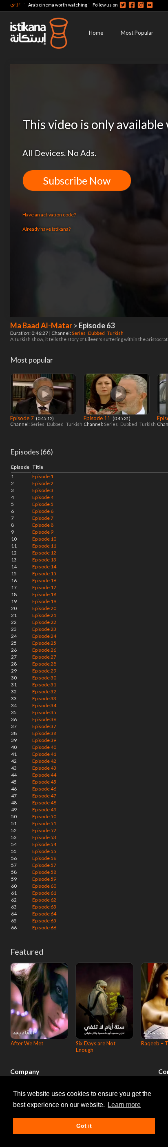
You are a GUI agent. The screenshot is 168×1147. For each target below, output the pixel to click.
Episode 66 (44, 927)
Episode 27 (44, 657)
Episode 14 (44, 566)
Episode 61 (44, 893)
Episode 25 (44, 643)
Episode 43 (44, 768)
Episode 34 (44, 705)
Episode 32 (44, 691)
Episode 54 (44, 844)
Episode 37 (44, 726)
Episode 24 (44, 636)
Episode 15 (44, 573)
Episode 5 (42, 504)
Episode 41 (44, 754)
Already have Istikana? (46, 229)
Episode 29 (44, 671)
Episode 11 (98, 418)
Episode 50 (44, 816)
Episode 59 (44, 879)
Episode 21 (44, 615)
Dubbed (97, 333)
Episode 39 (44, 740)
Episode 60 (44, 886)
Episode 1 (42, 476)
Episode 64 (44, 914)
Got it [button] (84, 1126)
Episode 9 (42, 532)
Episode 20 (44, 608)
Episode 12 (44, 553)
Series (79, 333)
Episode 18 (44, 594)
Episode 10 (44, 539)
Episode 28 (44, 664)
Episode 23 (44, 629)
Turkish (115, 333)
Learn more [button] (124, 1104)
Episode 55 (44, 851)
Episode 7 (22, 418)
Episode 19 (44, 601)
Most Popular (137, 32)
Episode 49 (44, 809)
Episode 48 (44, 803)
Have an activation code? (49, 215)
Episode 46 (44, 789)
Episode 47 (44, 796)
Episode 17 (44, 587)
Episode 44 (44, 775)
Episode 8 (42, 525)
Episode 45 (44, 782)
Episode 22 (44, 622)
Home (96, 32)
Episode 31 (44, 685)
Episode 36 (44, 719)
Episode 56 (44, 858)
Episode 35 (44, 712)
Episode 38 (44, 733)
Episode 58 (44, 872)
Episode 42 (44, 761)
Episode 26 (44, 650)
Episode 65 (44, 921)
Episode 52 (44, 830)
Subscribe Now (77, 180)
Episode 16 (44, 580)
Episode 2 (42, 483)
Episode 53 (44, 837)
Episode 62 (44, 900)
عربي (15, 3)
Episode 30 (44, 678)
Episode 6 (42, 511)
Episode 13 (44, 560)
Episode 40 (44, 747)
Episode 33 (44, 698)
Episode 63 (44, 907)
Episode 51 (44, 823)
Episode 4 (42, 497)
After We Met (27, 1043)
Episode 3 (42, 490)
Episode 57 (44, 865)
